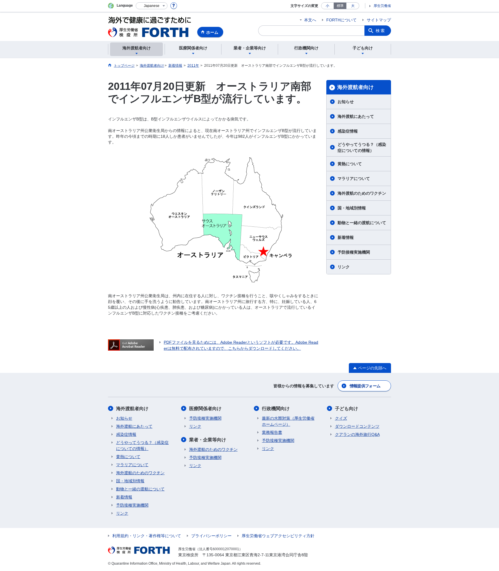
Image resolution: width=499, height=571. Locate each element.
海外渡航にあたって (356, 116)
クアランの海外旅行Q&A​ (357, 434)
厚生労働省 (382, 6)
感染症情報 (348, 131)
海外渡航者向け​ (355, 87)
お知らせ (346, 101)
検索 (381, 30)
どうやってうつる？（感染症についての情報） (362, 147)
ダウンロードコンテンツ (357, 426)
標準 (340, 6)
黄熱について (350, 163)
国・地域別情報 (352, 208)
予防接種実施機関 (354, 252)
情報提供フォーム (365, 386)
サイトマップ (379, 20)
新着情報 (346, 237)
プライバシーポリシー (211, 535)
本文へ (310, 20)
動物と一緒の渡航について (362, 222)
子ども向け (346, 408)
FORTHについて (341, 20)
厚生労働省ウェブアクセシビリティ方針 (278, 535)
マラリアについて (354, 178)
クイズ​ (341, 418)
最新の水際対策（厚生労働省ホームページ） (288, 421)
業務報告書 (272, 432)
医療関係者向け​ (205, 408)
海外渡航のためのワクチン (362, 193)
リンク (344, 267)
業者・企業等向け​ (207, 439)
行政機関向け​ (276, 408)
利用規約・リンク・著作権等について (146, 535)
